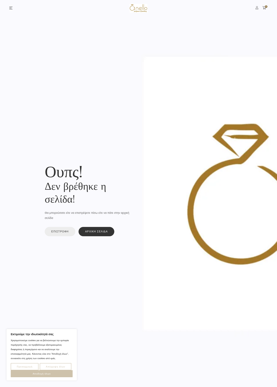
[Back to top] (268, 378)
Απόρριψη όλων (55, 366)
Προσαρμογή (24, 366)
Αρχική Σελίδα (96, 231)
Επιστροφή (60, 231)
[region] (41, 355)
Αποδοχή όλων (42, 373)
